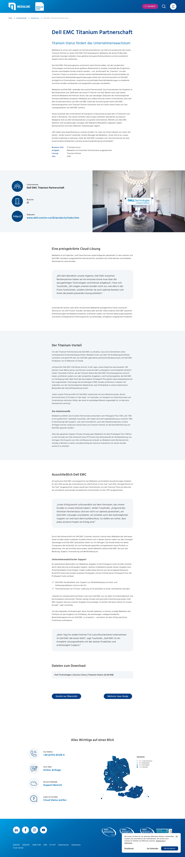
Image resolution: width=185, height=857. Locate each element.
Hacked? (151, 6)
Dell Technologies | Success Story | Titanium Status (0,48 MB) (84, 675)
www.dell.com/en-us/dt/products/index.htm (53, 218)
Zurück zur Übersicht (66, 696)
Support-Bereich (52, 785)
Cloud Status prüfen (55, 800)
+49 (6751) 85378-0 (54, 755)
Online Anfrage (52, 770)
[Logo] (19, 6)
